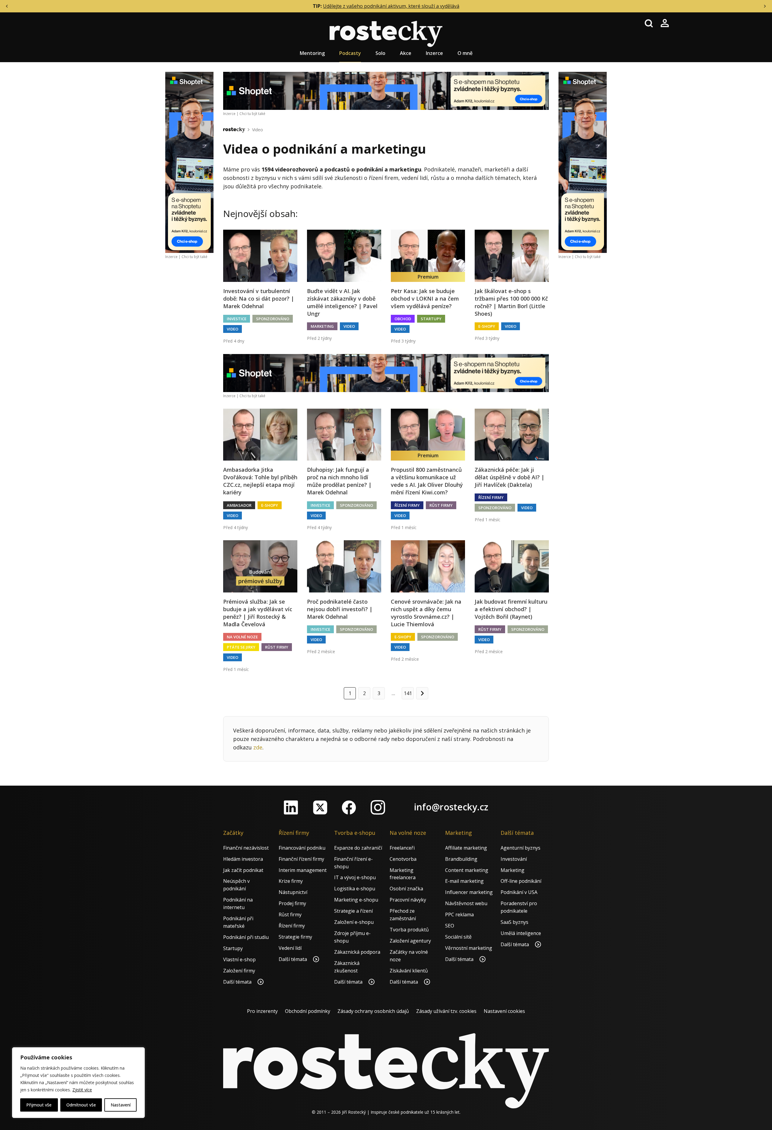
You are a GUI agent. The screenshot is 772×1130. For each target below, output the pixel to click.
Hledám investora (243, 859)
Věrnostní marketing (468, 948)
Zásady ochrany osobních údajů (373, 1011)
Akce (405, 53)
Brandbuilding (461, 859)
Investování (514, 859)
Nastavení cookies (504, 1011)
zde (257, 747)
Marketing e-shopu (356, 899)
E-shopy (486, 326)
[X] (320, 807)
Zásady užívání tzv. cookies (446, 1011)
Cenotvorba (403, 859)
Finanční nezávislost (246, 847)
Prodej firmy (292, 903)
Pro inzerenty (262, 1011)
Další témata (238, 981)
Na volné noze (242, 637)
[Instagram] (378, 807)
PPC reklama (459, 914)
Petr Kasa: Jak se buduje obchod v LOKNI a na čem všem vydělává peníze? (425, 298)
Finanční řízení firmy (301, 859)
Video (257, 129)
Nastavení (121, 1105)
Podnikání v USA (519, 892)
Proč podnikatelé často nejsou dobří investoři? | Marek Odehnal (339, 609)
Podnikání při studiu (246, 937)
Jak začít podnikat (243, 870)
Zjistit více (82, 1090)
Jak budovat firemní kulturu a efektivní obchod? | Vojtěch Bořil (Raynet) (511, 609)
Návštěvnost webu (466, 903)
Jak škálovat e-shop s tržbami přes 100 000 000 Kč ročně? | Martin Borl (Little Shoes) (511, 302)
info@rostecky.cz (451, 807)
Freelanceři (402, 847)
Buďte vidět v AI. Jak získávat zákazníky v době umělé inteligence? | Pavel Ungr (342, 302)
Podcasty (350, 53)
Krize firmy (291, 881)
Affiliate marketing (466, 847)
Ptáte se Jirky (241, 647)
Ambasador (239, 505)
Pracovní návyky (408, 899)
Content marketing (466, 870)
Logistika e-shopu (354, 888)
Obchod (402, 318)
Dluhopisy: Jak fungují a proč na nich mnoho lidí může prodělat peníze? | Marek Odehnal (339, 481)
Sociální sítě (458, 937)
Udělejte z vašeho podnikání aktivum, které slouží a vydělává (391, 6)
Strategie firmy (295, 937)
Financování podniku (302, 847)
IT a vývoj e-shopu (355, 877)
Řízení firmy (407, 505)
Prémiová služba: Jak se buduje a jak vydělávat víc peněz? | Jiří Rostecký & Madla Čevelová (257, 613)
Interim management (303, 870)
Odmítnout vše (81, 1105)
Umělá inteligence (521, 933)
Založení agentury (410, 940)
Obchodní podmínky (307, 1011)
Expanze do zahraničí (358, 847)
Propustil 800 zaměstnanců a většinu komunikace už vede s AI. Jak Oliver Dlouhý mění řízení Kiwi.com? (427, 481)
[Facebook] (349, 807)
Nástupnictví (293, 892)
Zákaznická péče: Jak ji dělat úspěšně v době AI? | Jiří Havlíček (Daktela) (509, 477)
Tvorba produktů (409, 929)
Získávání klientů (409, 970)
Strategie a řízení (353, 911)
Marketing (322, 326)
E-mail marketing (464, 881)
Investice (236, 318)
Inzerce (434, 53)
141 (408, 693)
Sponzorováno (272, 318)
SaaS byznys (514, 922)
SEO (449, 925)
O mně (465, 53)
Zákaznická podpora (357, 952)
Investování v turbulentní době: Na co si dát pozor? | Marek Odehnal (258, 298)
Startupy (431, 318)
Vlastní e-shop (239, 959)
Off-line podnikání (521, 881)
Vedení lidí (290, 948)
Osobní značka (406, 888)
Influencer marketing (469, 892)
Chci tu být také (194, 256)
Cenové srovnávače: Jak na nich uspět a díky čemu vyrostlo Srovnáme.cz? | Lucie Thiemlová (426, 613)
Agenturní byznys (520, 847)
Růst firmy (441, 505)
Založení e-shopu (354, 922)
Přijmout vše (39, 1105)
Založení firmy (239, 970)
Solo (380, 53)
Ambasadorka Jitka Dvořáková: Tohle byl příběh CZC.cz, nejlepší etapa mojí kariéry (260, 481)
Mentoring (312, 53)
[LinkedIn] (291, 807)
